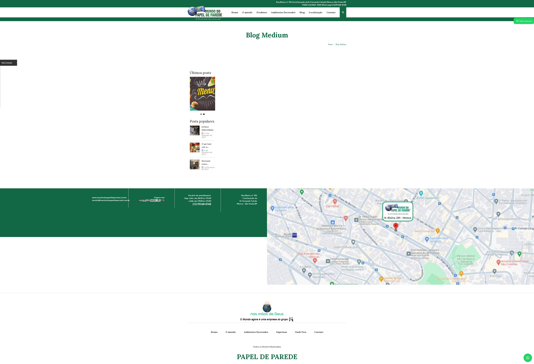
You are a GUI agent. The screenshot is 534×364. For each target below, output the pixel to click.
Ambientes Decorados (283, 12)
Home (234, 12)
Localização (315, 12)
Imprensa (281, 332)
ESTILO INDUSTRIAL (208, 128)
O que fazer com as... (207, 145)
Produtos (262, 12)
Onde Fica (300, 332)
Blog (302, 12)
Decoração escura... (206, 162)
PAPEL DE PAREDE (267, 356)
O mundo (247, 12)
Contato (331, 12)
